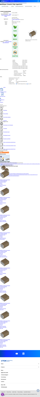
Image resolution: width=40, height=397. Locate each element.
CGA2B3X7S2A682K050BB (15, 19)
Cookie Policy (14, 391)
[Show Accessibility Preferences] (2, 394)
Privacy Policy (9, 391)
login (27, 83)
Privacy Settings (20, 391)
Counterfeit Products (27, 391)
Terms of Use (3, 391)
